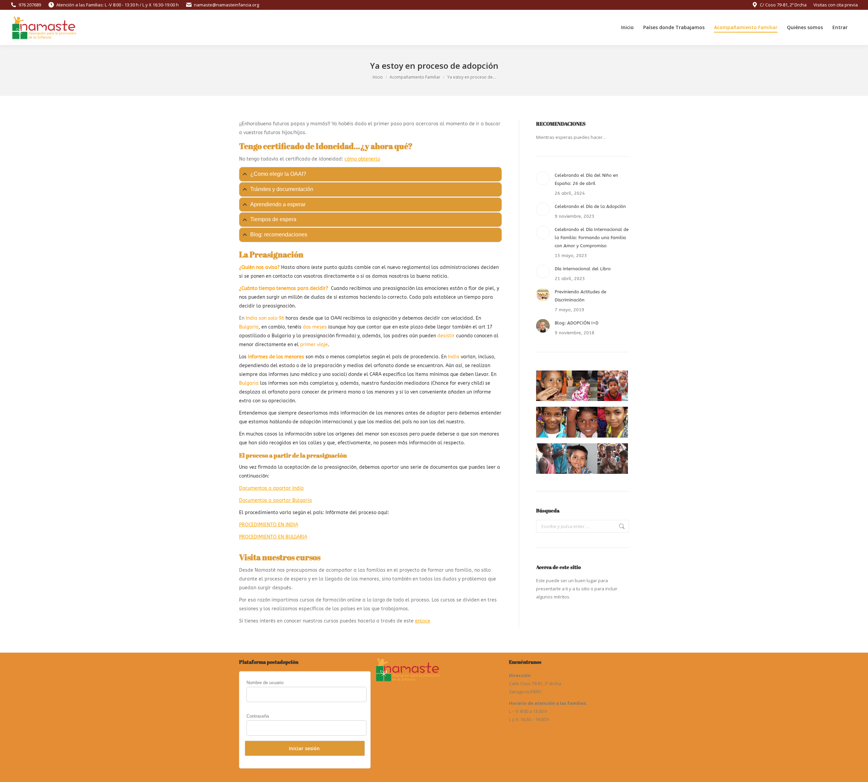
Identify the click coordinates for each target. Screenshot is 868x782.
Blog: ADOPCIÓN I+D (576, 322)
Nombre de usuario (264, 682)
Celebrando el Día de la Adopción (590, 206)
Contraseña (257, 716)
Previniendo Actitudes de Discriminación (580, 295)
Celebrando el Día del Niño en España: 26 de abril (586, 179)
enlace (422, 621)
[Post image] (543, 178)
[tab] (370, 174)
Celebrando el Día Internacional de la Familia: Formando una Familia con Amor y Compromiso (592, 237)
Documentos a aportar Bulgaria (275, 500)
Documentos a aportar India (271, 488)
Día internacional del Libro (583, 268)
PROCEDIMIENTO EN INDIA (268, 525)
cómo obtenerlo (362, 159)
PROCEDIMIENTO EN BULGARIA (273, 537)
